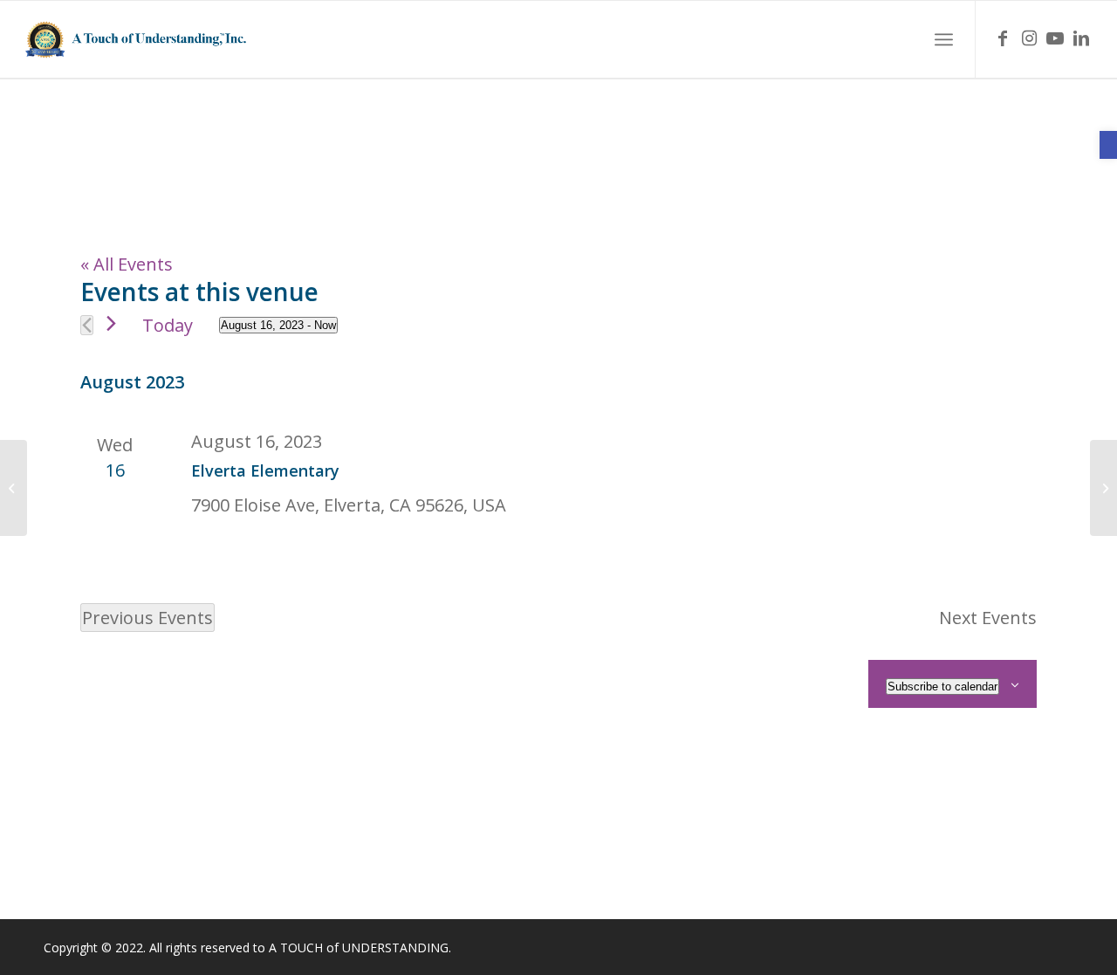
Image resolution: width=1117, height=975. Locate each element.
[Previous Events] (86, 325)
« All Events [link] (126, 264)
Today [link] (167, 325)
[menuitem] (944, 40)
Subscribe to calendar (942, 686)
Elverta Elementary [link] (265, 470)
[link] (1108, 145)
